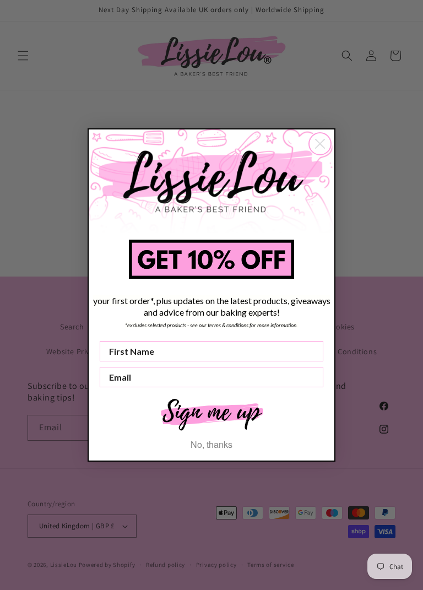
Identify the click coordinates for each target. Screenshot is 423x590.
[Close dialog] (320, 144)
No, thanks (211, 444)
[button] (211, 413)
